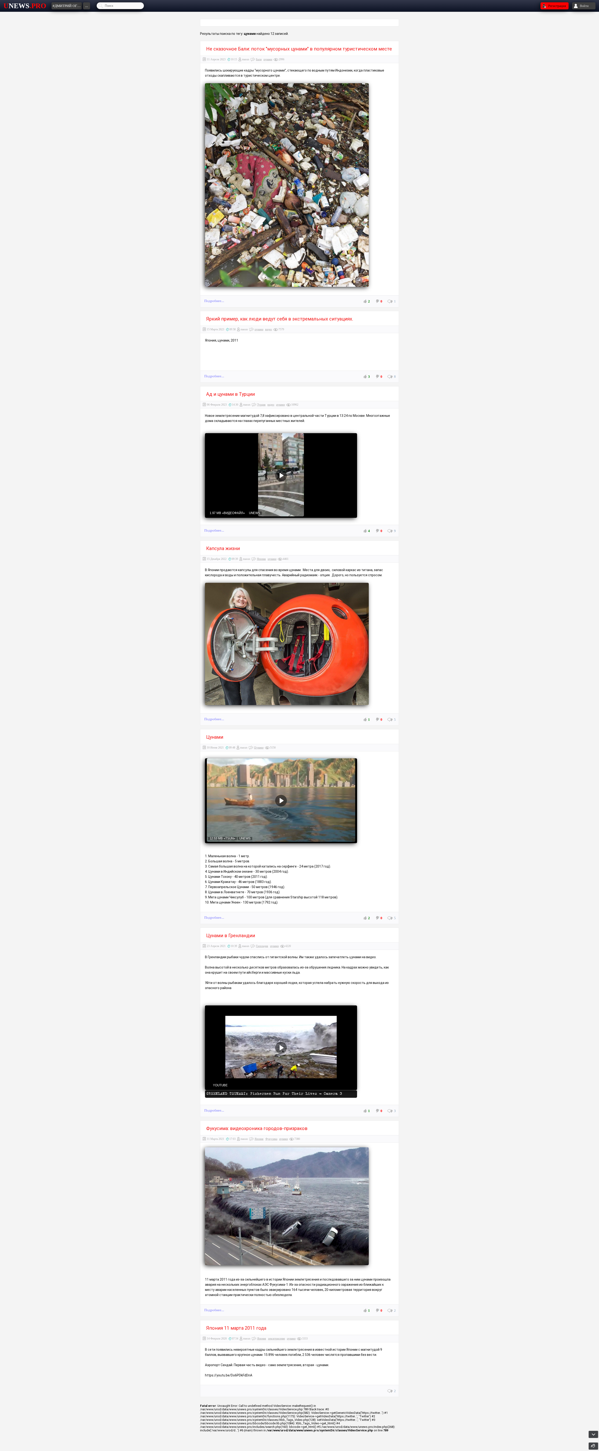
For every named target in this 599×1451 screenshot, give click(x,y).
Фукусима (271, 1139)
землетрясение (276, 1338)
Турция (261, 404)
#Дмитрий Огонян (67, 6)
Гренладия (262, 946)
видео (268, 329)
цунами (267, 59)
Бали (259, 59)
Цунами (258, 747)
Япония (261, 559)
